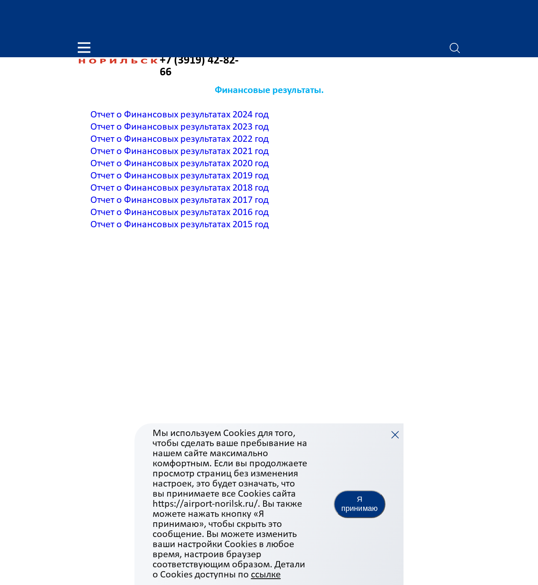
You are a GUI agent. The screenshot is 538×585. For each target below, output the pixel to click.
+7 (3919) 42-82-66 (199, 66)
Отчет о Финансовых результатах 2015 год (179, 225)
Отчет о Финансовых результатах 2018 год (179, 188)
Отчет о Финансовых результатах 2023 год (179, 127)
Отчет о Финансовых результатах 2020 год (179, 164)
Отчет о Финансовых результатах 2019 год (179, 176)
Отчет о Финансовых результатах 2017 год (179, 200)
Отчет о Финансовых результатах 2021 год (179, 151)
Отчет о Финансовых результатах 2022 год (179, 139)
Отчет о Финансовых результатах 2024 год (179, 115)
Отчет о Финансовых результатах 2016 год (179, 212)
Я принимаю (359, 504)
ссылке (266, 575)
